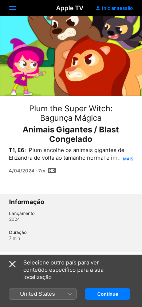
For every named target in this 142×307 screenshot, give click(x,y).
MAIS (128, 159)
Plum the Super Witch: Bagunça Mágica (71, 113)
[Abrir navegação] (17, 8)
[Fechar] (12, 264)
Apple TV (69, 8)
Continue (107, 294)
